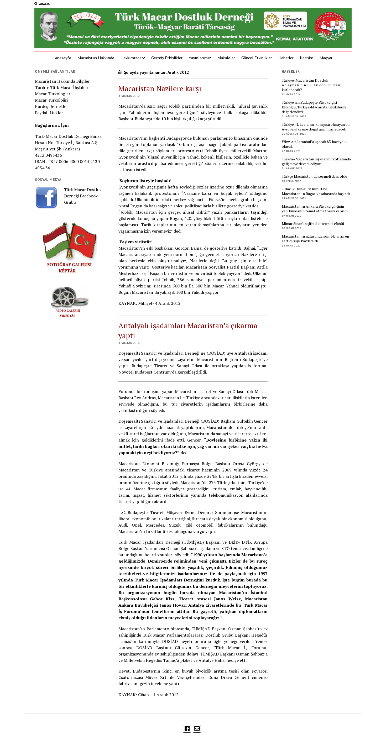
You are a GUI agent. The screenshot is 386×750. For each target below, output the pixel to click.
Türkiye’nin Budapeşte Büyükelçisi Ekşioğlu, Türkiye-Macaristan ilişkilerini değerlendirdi (314, 107)
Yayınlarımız (200, 57)
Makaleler (226, 57)
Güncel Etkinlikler (256, 57)
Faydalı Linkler (49, 113)
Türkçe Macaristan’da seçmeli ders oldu (314, 176)
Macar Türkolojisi (51, 100)
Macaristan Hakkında (95, 57)
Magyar (326, 57)
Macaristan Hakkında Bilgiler (62, 81)
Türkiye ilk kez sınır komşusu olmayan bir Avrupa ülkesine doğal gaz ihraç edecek (316, 127)
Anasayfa (63, 57)
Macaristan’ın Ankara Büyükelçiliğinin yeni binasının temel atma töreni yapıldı (315, 208)
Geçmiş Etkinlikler (166, 57)
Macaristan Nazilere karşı (159, 88)
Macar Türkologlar (52, 94)
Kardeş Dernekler (51, 106)
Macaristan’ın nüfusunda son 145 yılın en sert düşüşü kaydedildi (315, 238)
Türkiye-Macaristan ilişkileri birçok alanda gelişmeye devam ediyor (316, 161)
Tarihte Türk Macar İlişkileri (61, 87)
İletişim (306, 57)
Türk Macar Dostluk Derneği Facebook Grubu (83, 196)
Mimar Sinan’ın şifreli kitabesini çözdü (313, 223)
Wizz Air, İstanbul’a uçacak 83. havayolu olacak (314, 144)
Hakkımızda (131, 57)
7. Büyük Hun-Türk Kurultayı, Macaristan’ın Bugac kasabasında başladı (316, 191)
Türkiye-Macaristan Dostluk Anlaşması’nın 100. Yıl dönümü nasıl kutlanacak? (312, 85)
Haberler (286, 57)
